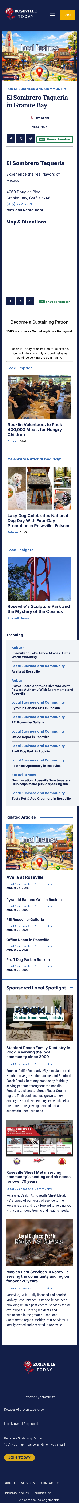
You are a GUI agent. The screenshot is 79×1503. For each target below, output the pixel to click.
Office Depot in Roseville (31, 737)
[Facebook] (11, 138)
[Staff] (32, 117)
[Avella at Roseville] (39, 847)
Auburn (13, 441)
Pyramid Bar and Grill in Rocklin (36, 708)
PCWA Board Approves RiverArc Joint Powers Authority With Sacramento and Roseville (42, 689)
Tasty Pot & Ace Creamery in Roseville (41, 798)
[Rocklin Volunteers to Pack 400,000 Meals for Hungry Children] (39, 397)
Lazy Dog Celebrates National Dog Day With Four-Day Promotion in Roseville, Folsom (38, 520)
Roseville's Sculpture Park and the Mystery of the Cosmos (39, 609)
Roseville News (18, 618)
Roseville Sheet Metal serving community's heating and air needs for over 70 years (38, 1177)
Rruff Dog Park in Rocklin (31, 751)
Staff (45, 118)
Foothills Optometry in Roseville (36, 766)
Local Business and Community (36, 88)
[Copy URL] (30, 138)
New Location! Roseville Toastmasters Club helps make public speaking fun (41, 782)
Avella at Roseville (26, 671)
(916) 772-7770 (19, 204)
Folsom (13, 532)
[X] (20, 138)
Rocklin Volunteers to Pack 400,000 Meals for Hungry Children (35, 429)
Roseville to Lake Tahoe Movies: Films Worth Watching (41, 655)
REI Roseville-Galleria (28, 722)
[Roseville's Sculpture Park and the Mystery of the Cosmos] (39, 579)
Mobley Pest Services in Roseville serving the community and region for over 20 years (37, 1276)
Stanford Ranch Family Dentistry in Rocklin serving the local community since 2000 (38, 1052)
